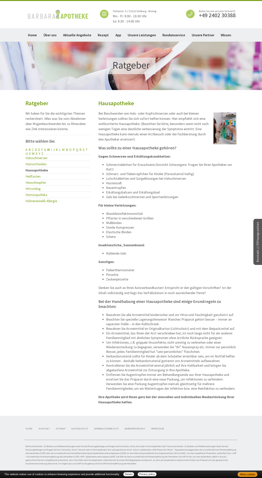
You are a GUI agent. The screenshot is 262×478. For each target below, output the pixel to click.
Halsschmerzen (36, 158)
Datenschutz (79, 428)
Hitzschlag (33, 188)
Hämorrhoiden (36, 164)
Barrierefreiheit (135, 428)
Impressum (157, 428)
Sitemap (61, 428)
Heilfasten (33, 176)
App (118, 35)
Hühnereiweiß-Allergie (41, 201)
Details (129, 474)
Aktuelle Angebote (77, 35)
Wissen (226, 35)
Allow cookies (247, 474)
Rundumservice (173, 35)
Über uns (50, 35)
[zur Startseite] (58, 14)
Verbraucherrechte (106, 428)
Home (32, 35)
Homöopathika (36, 195)
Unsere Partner (203, 35)
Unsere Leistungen (142, 35)
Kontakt (44, 428)
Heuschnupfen (36, 182)
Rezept (103, 35)
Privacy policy (147, 474)
